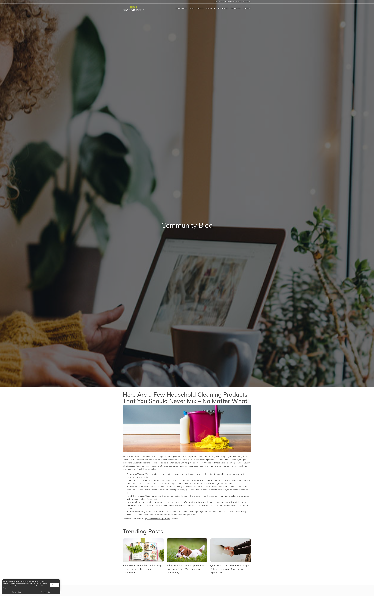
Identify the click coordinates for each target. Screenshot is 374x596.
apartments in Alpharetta (158, 518)
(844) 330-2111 (219, 2)
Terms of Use (16, 592)
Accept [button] (54, 585)
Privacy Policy (46, 592)
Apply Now (246, 2)
